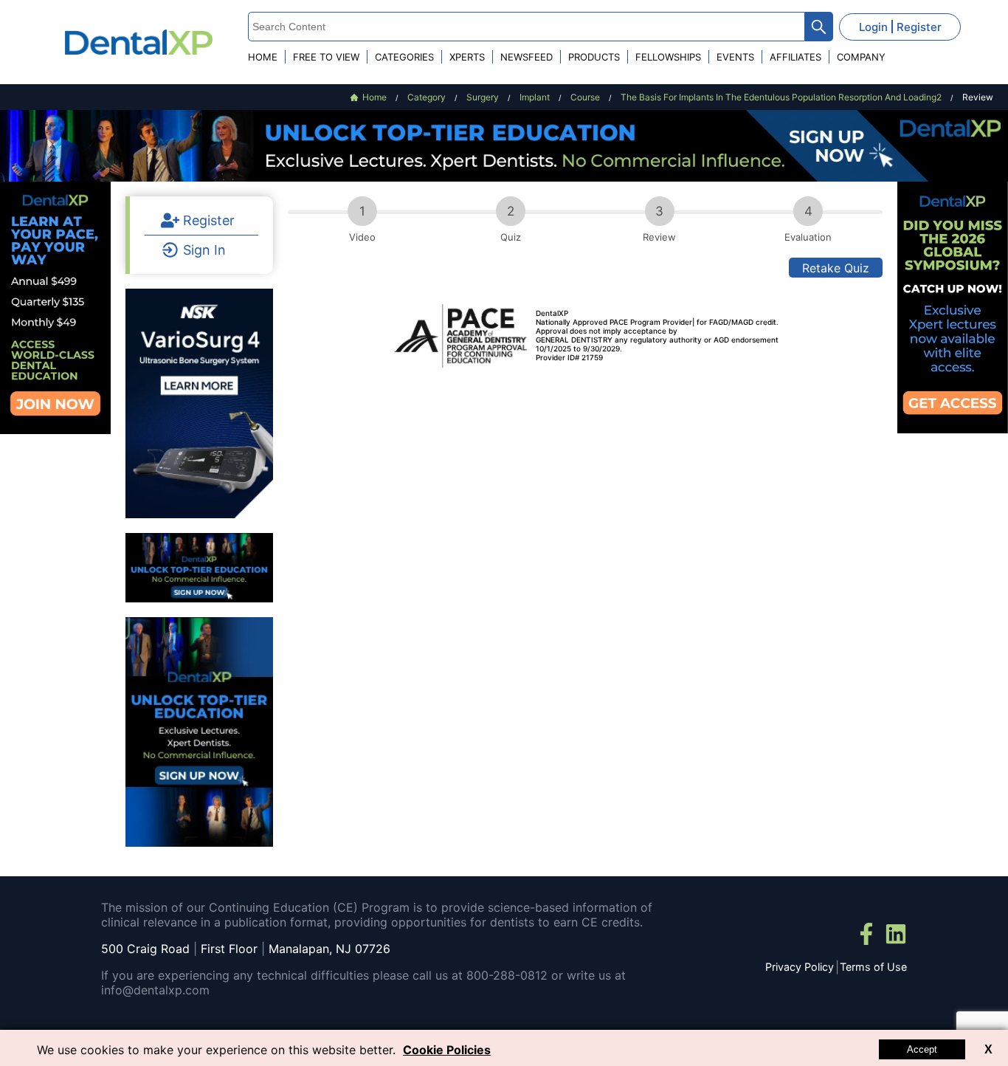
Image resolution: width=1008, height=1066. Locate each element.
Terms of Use (873, 966)
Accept (922, 1049)
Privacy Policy (799, 966)
